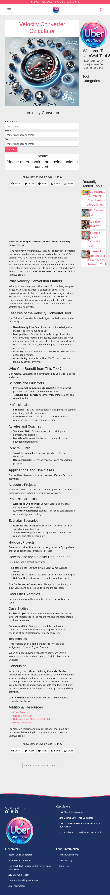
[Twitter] (9, 811)
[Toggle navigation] (9, 10)
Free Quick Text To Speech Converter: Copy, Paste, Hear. (29, 867)
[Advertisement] (42, 215)
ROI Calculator (65, 832)
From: (8, 130)
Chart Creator (20, 712)
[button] (101, 9)
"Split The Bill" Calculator (70, 812)
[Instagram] (16, 811)
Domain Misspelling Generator (23, 880)
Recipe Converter (22, 715)
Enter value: (11, 121)
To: (6, 139)
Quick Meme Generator (19, 860)
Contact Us (63, 865)
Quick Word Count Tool (89, 832)
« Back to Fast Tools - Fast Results (42, 765)
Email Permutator (16, 885)
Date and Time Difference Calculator (32, 719)
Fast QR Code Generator (19, 854)
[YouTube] (12, 811)
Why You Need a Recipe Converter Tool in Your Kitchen (79, 825)
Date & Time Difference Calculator (75, 817)
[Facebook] (6, 811)
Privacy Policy (65, 860)
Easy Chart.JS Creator (18, 874)
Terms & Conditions (68, 854)
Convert (11, 149)
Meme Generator (22, 722)
